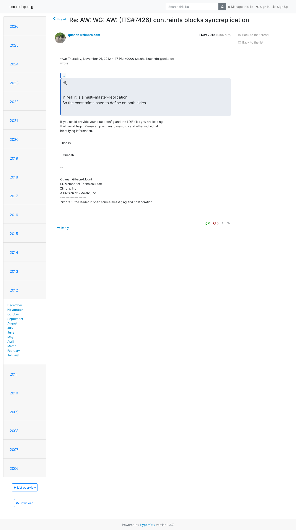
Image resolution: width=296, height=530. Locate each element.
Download (26, 503)
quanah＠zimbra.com (84, 35)
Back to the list (252, 42)
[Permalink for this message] (228, 223)
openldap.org (21, 6)
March (11, 346)
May (10, 337)
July (10, 328)
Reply (64, 228)
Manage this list (241, 6)
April (10, 341)
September (15, 319)
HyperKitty (147, 525)
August (12, 323)
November (15, 309)
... (63, 75)
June (10, 332)
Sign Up (282, 6)
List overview (26, 487)
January (13, 355)
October (13, 314)
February (13, 350)
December (14, 305)
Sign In (264, 6)
